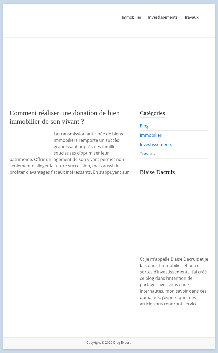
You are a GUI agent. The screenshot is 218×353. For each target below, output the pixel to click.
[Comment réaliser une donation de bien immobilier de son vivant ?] (29, 133)
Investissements (163, 17)
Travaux (191, 17)
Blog (144, 126)
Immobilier (131, 17)
